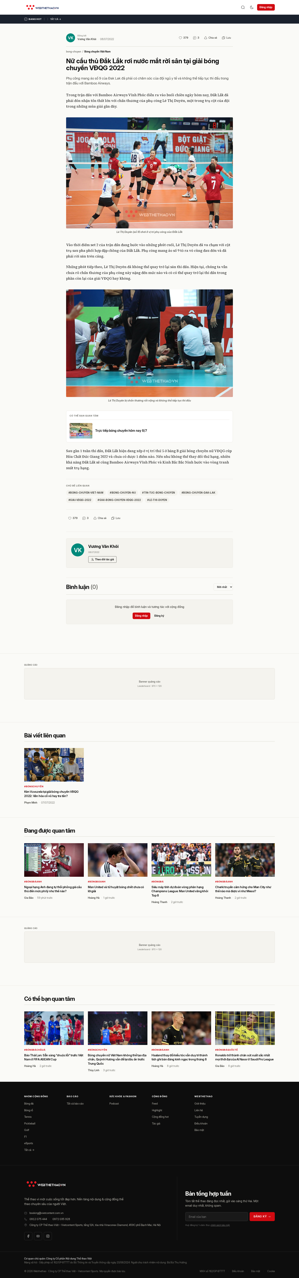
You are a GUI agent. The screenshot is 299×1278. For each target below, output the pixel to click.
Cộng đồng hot (160, 1116)
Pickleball (29, 1123)
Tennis (28, 1116)
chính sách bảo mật (220, 1225)
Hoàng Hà (93, 897)
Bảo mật (199, 1130)
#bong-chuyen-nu (123, 492)
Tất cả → (55, 19)
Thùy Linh (93, 1070)
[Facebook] (28, 1236)
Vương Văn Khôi (86, 39)
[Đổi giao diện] (251, 7)
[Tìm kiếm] (243, 7)
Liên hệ (198, 1110)
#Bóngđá (158, 881)
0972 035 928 (61, 1219)
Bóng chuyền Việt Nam (97, 51)
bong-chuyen (73, 51)
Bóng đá (29, 1103)
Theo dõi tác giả (104, 559)
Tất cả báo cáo (75, 1103)
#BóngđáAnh (33, 881)
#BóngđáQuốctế (226, 1049)
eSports (28, 1143)
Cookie (271, 1271)
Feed (155, 1103)
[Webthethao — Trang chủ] (42, 7)
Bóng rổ (28, 1110)
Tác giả (156, 1123)
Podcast (114, 1103)
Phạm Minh (30, 802)
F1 (25, 1136)
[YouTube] (38, 1236)
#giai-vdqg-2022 (80, 500)
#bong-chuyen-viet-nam (86, 492)
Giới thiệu (199, 1103)
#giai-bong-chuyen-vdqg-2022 (119, 500)
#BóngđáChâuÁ (35, 1049)
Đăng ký (159, 615)
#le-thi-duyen (157, 500)
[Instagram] (48, 1236)
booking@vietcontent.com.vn (46, 1213)
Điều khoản (200, 1123)
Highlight (157, 1110)
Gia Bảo (28, 897)
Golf (26, 1130)
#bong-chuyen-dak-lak (198, 492)
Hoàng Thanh (159, 902)
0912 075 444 (38, 1219)
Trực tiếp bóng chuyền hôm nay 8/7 (121, 431)
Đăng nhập (266, 7)
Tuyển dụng (201, 1116)
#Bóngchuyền (34, 786)
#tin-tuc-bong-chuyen (158, 492)
